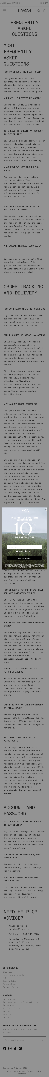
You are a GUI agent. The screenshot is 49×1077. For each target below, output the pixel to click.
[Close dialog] (45, 509)
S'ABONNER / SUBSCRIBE (24, 558)
